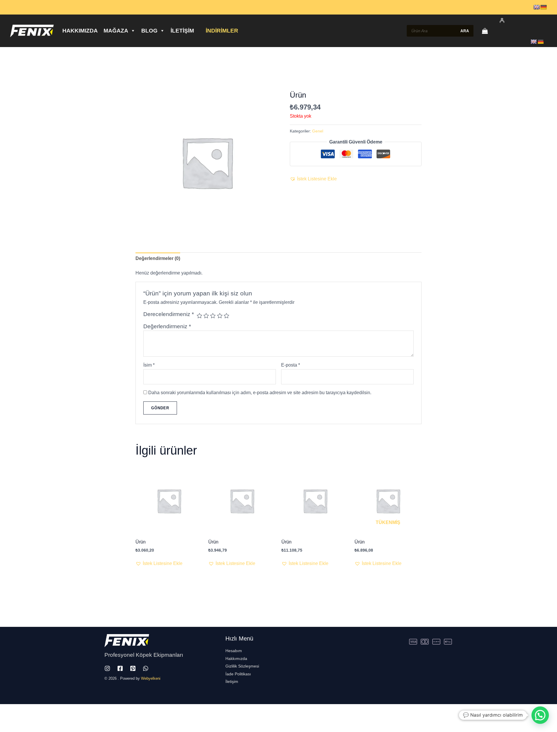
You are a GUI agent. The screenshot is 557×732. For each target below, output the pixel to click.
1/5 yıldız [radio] (199, 315)
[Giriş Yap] (520, 20)
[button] (313, 179)
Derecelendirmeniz (168, 314)
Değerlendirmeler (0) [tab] (157, 258)
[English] (537, 7)
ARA (464, 31)
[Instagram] (107, 668)
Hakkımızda (80, 31)
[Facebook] (120, 668)
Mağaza (116, 31)
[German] (543, 7)
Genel (317, 131)
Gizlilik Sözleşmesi (242, 666)
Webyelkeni (150, 678)
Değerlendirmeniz (167, 326)
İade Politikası (238, 674)
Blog (149, 31)
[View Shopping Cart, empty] (484, 31)
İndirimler (222, 31)
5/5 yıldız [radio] (226, 315)
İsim (149, 365)
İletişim (182, 31)
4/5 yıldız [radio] (220, 315)
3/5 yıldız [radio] (213, 315)
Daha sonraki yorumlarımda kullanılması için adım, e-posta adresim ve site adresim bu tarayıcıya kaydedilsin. (259, 392)
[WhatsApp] (146, 668)
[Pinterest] (133, 668)
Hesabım (233, 650)
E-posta (290, 365)
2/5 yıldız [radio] (206, 315)
